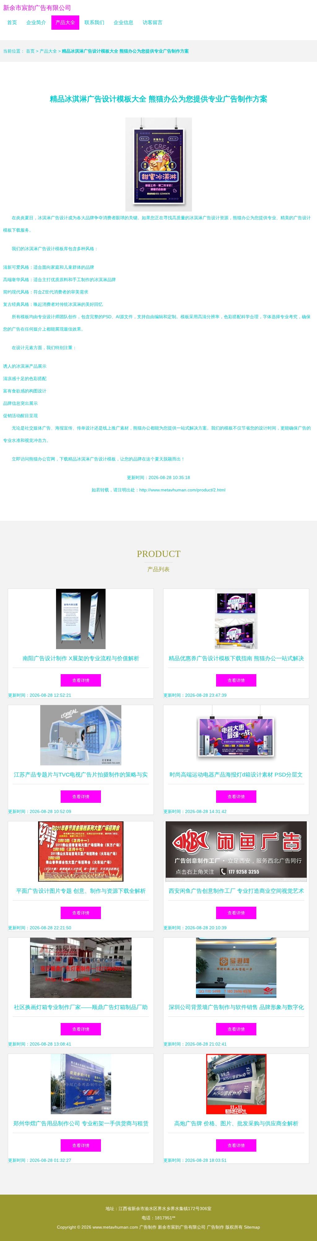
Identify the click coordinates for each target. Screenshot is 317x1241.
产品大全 (65, 22)
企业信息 (123, 22)
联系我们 (94, 22)
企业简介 (36, 22)
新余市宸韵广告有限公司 (37, 7)
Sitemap (252, 1227)
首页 (12, 22)
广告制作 (148, 1227)
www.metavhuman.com (115, 1227)
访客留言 (153, 22)
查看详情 (80, 680)
